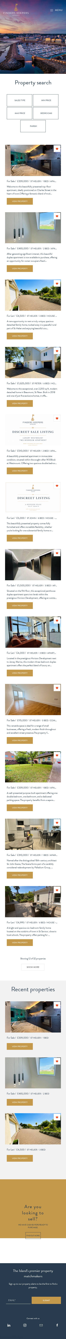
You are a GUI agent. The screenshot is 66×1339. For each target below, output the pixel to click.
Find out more (33, 1235)
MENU (59, 10)
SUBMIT (46, 1300)
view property (20, 201)
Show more (33, 967)
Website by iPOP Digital (11, 1337)
